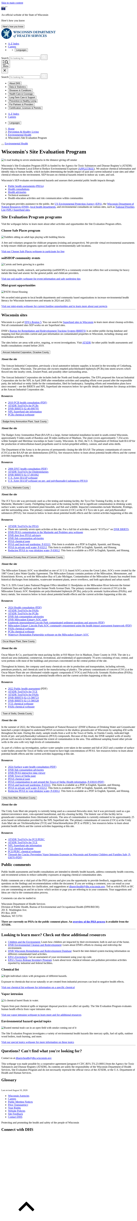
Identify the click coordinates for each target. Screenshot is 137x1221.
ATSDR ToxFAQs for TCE (22, 691)
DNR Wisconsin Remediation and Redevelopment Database (40, 951)
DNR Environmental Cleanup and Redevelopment (34, 945)
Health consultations (18, 189)
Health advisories (17, 192)
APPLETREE (86, 168)
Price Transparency (18, 1104)
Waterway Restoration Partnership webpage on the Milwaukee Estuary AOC (48, 634)
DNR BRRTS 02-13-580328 (23, 700)
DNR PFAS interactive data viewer (26, 772)
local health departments (43, 206)
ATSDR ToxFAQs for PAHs (23, 610)
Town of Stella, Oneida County (17, 713)
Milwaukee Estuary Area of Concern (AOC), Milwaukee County (33, 557)
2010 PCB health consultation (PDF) (27, 402)
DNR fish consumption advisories (26, 538)
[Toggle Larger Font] (2, 6)
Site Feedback (15, 1113)
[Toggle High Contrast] (6, 6)
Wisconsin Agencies (18, 1095)
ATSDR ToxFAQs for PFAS (23, 526)
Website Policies (16, 1110)
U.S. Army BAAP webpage (23, 477)
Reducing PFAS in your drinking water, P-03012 (34, 550)
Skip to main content (12, 2)
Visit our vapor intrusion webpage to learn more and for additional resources (41, 1014)
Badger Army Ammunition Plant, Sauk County (25, 421)
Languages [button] (21, 50)
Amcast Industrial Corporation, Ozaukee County (26, 352)
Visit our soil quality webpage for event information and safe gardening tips (41, 278)
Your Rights (14, 1107)
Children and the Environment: (24, 942)
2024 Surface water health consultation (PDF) (32, 766)
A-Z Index (13, 43)
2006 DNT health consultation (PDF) (27, 468)
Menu (5, 66)
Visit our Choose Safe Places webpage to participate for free (32, 251)
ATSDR (86, 342)
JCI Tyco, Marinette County (16, 487)
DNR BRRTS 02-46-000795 (23, 408)
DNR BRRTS (121, 529)
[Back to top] (26, 1218)
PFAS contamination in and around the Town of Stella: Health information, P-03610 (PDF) (56, 781)
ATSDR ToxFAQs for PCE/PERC (26, 839)
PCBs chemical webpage (21, 414)
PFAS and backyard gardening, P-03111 (29, 544)
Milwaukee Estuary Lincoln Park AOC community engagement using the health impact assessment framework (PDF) (70, 625)
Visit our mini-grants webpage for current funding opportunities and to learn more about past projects (54, 306)
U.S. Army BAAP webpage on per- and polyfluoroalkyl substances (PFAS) (48, 480)
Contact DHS (15, 1116)
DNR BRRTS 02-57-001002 (23, 474)
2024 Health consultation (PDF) (25, 607)
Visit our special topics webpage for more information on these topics (37, 1042)
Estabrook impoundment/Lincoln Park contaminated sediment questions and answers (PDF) (56, 622)
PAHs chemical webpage (21, 628)
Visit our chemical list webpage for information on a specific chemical (38, 987)
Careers (12, 46)
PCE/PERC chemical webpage (24, 851)
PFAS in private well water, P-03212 (27, 547)
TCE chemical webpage (20, 703)
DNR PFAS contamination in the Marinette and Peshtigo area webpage (45, 532)
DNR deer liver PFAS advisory (24, 535)
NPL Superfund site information (25, 411)
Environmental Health (16, 143)
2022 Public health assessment (24, 688)
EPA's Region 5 (33, 322)
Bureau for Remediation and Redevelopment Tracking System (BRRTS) (48, 330)
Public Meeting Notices (20, 1101)
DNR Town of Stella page (22, 775)
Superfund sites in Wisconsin (78, 322)
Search (5, 58)
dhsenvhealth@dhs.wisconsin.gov (87, 886)
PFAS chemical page (19, 541)
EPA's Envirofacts (17, 957)
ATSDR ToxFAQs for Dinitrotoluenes (28, 471)
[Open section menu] (2, 144)
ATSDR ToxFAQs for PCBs (23, 405)
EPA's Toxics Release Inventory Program (30, 960)
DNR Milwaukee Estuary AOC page (27, 619)
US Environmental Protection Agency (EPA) (78, 203)
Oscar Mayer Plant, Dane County (19, 641)
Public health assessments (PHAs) (26, 186)
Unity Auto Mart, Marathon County (19, 798)
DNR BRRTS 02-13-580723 (23, 697)
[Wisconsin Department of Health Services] (28, 38)
